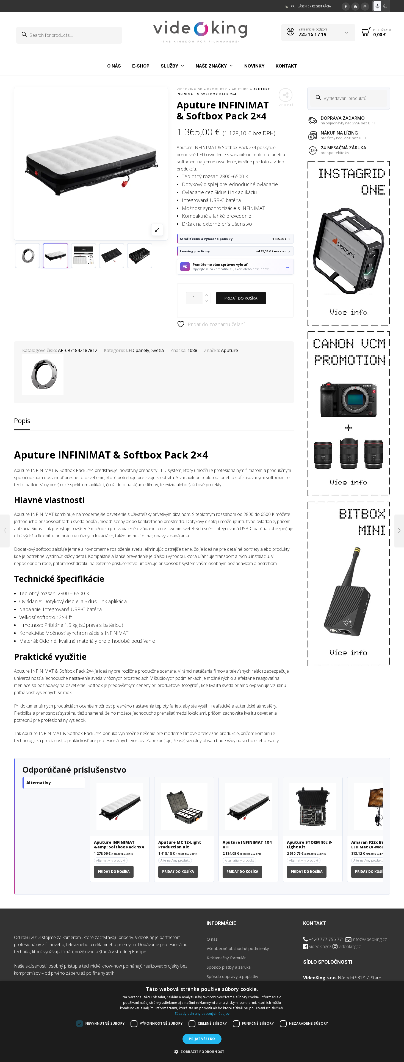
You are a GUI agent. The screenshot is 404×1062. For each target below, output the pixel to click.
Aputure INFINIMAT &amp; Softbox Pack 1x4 (119, 844)
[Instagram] (365, 5)
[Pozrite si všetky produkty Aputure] (27, 256)
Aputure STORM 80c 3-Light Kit (310, 844)
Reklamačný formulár (226, 957)
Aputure (229, 350)
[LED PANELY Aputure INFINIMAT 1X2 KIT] (399, 531)
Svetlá (157, 350)
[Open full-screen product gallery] (157, 230)
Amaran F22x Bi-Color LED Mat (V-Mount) (373, 844)
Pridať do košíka (241, 298)
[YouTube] (355, 5)
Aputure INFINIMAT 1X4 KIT (247, 844)
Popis (22, 420)
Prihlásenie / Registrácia (311, 6)
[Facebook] (346, 5)
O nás (212, 939)
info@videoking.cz (369, 939)
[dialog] (202, 1021)
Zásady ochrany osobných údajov (202, 1013)
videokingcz (320, 946)
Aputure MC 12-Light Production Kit (179, 844)
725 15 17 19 (312, 34)
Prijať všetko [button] (202, 1038)
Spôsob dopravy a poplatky (232, 976)
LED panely (137, 350)
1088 (192, 350)
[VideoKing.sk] (200, 32)
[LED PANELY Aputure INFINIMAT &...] (5, 531)
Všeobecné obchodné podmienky (238, 948)
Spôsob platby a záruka (229, 967)
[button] (55, 255)
